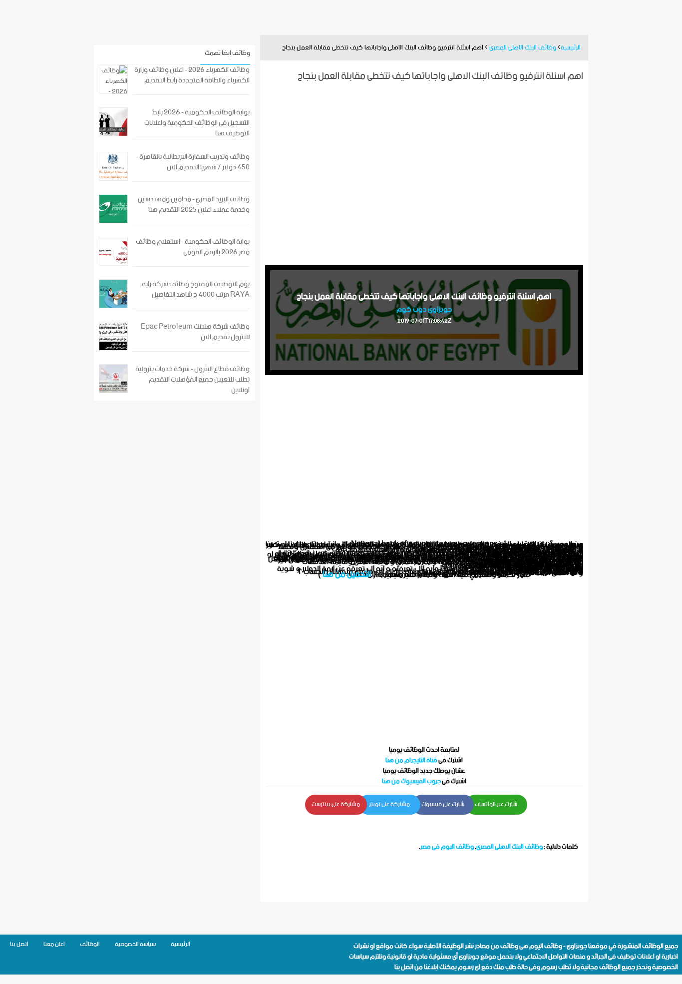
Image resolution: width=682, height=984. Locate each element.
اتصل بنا (403, 967)
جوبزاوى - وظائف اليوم (558, 946)
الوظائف (90, 944)
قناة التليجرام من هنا (411, 760)
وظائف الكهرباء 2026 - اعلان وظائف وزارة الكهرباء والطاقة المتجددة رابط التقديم (192, 75)
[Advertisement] (424, 172)
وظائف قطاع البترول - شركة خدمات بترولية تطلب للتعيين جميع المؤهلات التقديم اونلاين (192, 380)
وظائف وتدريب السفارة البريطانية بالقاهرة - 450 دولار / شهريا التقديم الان (193, 162)
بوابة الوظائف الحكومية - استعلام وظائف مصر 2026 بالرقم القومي (193, 247)
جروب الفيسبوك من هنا (411, 781)
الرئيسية (180, 944)
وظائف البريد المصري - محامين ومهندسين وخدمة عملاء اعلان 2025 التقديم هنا (194, 204)
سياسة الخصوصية (135, 944)
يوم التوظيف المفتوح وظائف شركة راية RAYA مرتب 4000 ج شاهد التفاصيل (196, 289)
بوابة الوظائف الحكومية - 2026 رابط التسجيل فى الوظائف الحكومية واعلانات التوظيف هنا (197, 123)
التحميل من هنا (347, 574)
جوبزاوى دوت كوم (424, 309)
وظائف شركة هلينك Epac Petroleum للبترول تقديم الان (195, 332)
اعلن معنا (54, 944)
